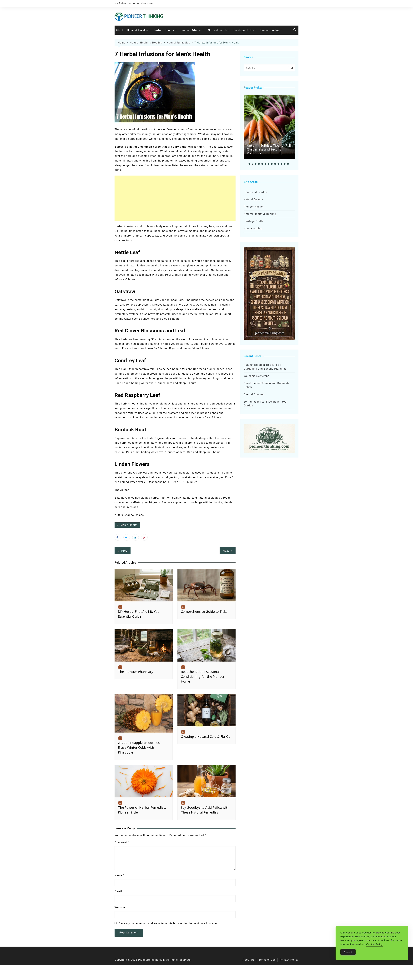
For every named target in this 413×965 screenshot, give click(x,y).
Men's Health (129, 525)
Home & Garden (137, 30)
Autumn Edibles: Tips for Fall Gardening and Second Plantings (269, 149)
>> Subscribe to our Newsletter (135, 3)
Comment (122, 842)
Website (120, 907)
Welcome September (257, 376)
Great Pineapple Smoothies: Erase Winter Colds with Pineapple (139, 747)
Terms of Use (267, 959)
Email (119, 891)
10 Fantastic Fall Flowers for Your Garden (265, 403)
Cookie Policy (374, 944)
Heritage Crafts (244, 30)
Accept (348, 952)
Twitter (126, 537)
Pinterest (144, 537)
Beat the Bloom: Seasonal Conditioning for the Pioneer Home (203, 676)
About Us (249, 959)
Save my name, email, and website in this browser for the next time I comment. (169, 923)
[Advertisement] (175, 198)
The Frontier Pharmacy (135, 671)
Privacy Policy (289, 959)
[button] (249, 164)
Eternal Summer (254, 394)
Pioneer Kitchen (191, 30)
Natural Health (217, 30)
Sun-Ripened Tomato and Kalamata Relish (267, 385)
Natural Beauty (164, 30)
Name (119, 875)
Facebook (118, 537)
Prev (124, 550)
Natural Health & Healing (260, 214)
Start (119, 30)
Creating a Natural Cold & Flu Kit (205, 736)
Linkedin (135, 537)
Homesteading (270, 30)
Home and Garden (255, 192)
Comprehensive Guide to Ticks (204, 611)
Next (226, 550)
